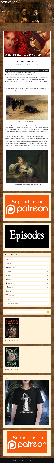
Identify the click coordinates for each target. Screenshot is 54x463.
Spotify (19, 74)
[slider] (46, 70)
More (34, 74)
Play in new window (13, 72)
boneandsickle (22, 64)
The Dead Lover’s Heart (27, 62)
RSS (32, 74)
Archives (8, 6)
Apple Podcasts (13, 74)
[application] (27, 70)
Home (3, 6)
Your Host (29, 6)
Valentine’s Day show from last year (25, 131)
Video (48, 6)
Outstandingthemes (36, 460)
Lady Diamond (34, 145)
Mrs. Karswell (36, 6)
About (13, 6)
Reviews (43, 6)
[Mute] (43, 70)
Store (23, 6)
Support (18, 6)
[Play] (6, 70)
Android (23, 74)
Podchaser (28, 74)
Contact (3, 11)
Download (20, 72)
